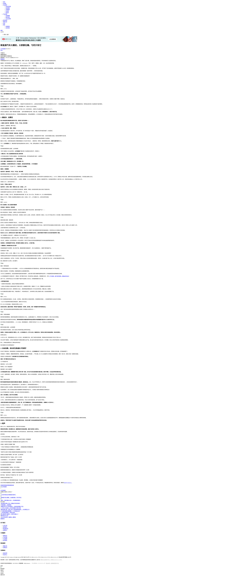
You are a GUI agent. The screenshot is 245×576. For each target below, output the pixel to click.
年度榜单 (8, 26)
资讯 (4, 1)
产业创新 (5, 14)
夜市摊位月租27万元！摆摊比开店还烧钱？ (10, 503)
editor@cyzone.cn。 (68, 482)
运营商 (8, 485)
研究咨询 (5, 20)
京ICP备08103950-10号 (54, 557)
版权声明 (5, 553)
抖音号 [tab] (2, 573)
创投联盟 (8, 15)
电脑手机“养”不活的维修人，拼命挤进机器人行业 (12, 506)
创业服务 (5, 4)
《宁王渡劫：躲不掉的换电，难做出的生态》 (59, 276)
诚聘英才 (5, 530)
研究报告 (5, 540)
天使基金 (8, 9)
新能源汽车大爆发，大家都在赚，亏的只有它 (11, 497)
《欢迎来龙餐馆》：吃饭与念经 (8, 512)
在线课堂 (8, 8)
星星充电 (12, 485)
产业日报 (5, 537)
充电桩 (2, 485)
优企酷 (7, 11)
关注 (2, 50)
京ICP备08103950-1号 (34, 557)
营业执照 (48, 563)
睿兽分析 (5, 21)
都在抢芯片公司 (4, 515)
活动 (4, 23)
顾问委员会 (5, 528)
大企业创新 (8, 18)
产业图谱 (5, 538)
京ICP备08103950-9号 (44, 557)
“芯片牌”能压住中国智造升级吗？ (8, 494)
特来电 (5, 485)
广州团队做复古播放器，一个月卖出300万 (10, 511)
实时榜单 (8, 27)
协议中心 (5, 554)
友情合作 (5, 547)
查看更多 (3, 518)
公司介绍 (5, 525)
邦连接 (4, 3)
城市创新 (8, 17)
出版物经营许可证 (55, 563)
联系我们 (5, 527)
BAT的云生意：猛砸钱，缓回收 (9, 517)
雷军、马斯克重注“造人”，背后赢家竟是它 (10, 500)
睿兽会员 (5, 535)
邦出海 (7, 12)
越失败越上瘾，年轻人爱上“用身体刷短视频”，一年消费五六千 (15, 509)
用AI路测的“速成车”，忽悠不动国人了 (9, 514)
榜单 (4, 24)
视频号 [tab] (2, 570)
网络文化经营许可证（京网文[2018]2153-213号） (51, 559)
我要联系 (3, 59)
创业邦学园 (8, 6)
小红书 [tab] (2, 571)
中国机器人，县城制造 (6, 504)
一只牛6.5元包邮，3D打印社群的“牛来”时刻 (11, 508)
